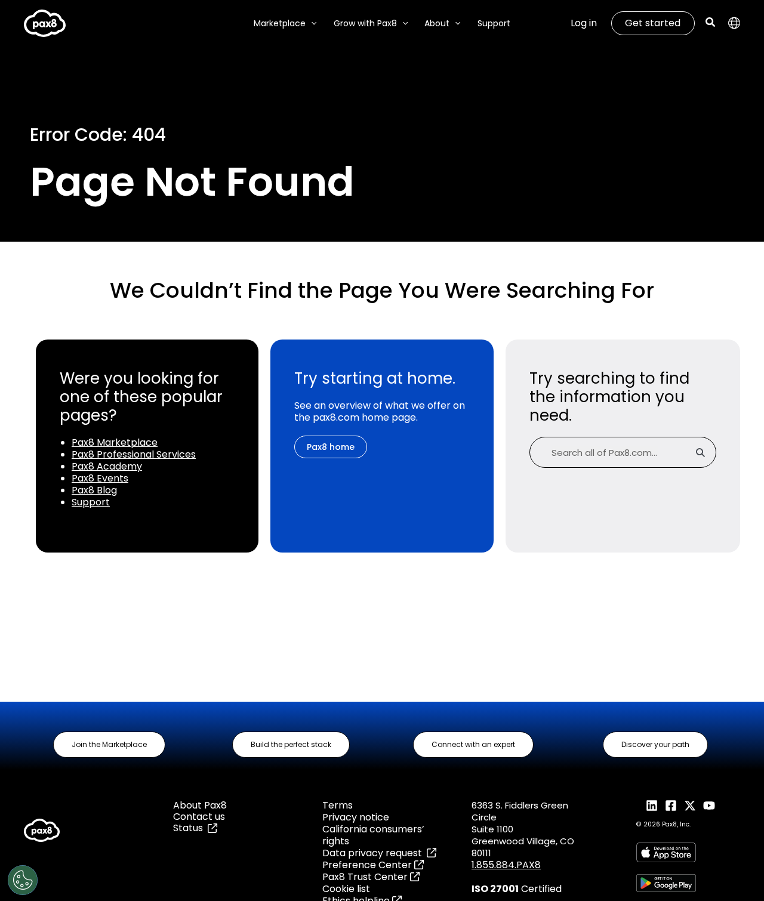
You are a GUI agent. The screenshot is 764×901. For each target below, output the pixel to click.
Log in (584, 23)
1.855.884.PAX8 (506, 865)
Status (190, 828)
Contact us (199, 816)
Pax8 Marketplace (115, 442)
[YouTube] (709, 805)
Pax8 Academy (107, 466)
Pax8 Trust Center (366, 877)
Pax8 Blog (94, 490)
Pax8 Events (100, 478)
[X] (690, 805)
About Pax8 (200, 805)
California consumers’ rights (373, 835)
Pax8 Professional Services (134, 454)
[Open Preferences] (23, 880)
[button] (311, 23)
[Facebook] (671, 805)
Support (91, 502)
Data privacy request (374, 853)
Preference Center (368, 865)
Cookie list (346, 889)
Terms (337, 805)
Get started (652, 23)
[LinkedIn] (652, 805)
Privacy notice (355, 817)
